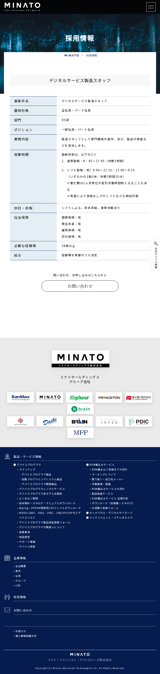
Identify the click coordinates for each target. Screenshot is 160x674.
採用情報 (91, 55)
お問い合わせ (80, 286)
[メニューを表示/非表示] (151, 7)
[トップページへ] (22, 6)
